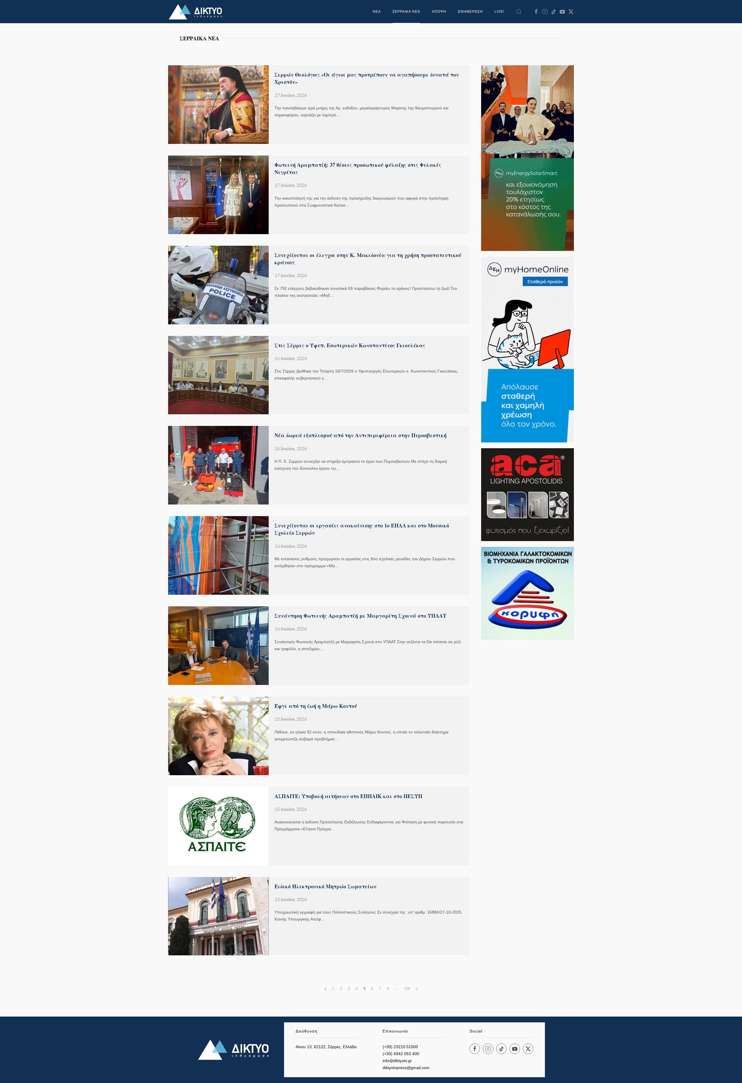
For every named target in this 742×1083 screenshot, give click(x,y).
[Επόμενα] (417, 989)
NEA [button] (377, 12)
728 (407, 989)
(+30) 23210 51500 (400, 1046)
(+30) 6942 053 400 (401, 1053)
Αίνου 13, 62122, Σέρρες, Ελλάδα (326, 1046)
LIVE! (499, 12)
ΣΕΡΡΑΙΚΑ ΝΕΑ (406, 12)
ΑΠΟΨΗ (439, 12)
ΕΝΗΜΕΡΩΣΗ (470, 12)
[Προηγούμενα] (325, 989)
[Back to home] (197, 11)
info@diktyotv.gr (397, 1060)
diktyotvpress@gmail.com (406, 1067)
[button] (519, 11)
